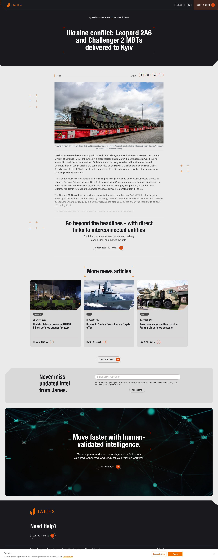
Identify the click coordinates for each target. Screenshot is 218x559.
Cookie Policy (68, 557)
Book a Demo (203, 5)
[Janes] (14, 5)
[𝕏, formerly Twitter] (148, 75)
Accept (175, 554)
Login (179, 5)
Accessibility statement (71, 549)
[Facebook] (141, 75)
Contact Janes (41, 535)
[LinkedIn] (154, 75)
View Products (106, 466)
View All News (106, 359)
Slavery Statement (92, 549)
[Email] (161, 75)
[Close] (214, 553)
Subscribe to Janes (106, 247)
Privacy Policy (36, 549)
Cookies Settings (159, 554)
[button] (189, 5)
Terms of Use (52, 549)
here (118, 384)
